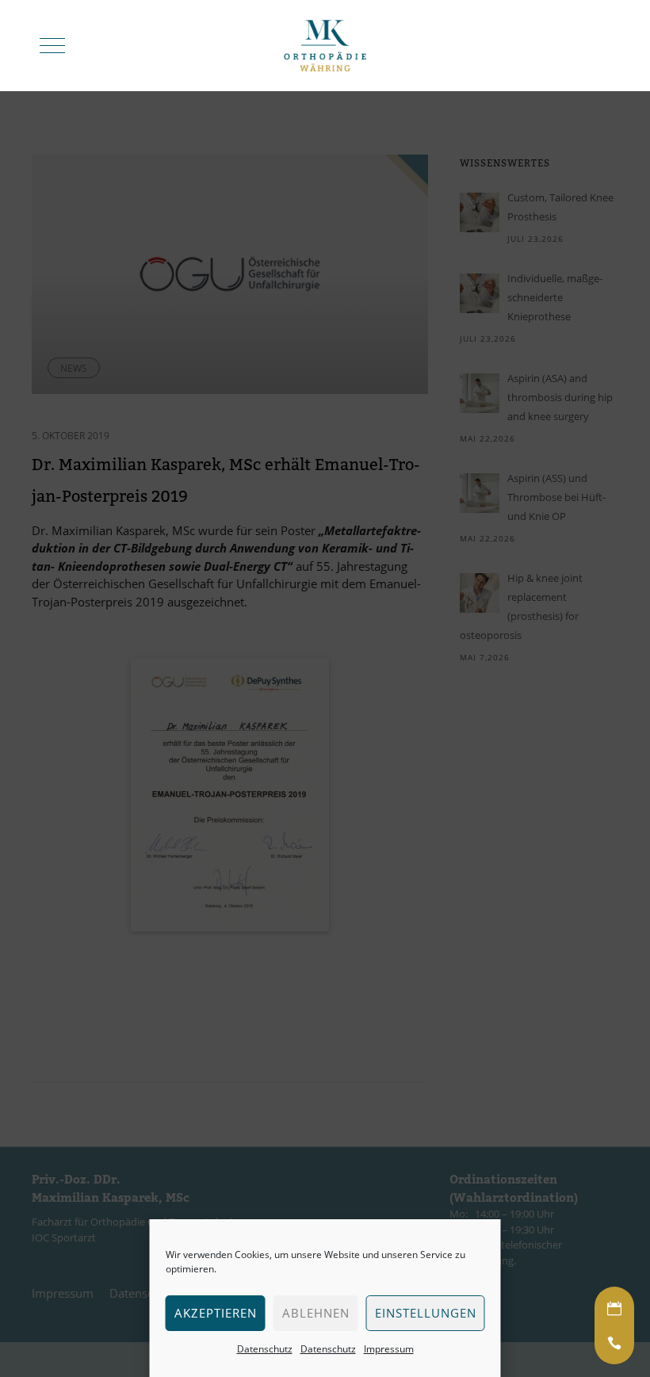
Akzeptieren (215, 1313)
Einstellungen (425, 1313)
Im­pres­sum (389, 1348)
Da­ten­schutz (264, 1348)
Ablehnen (316, 1313)
